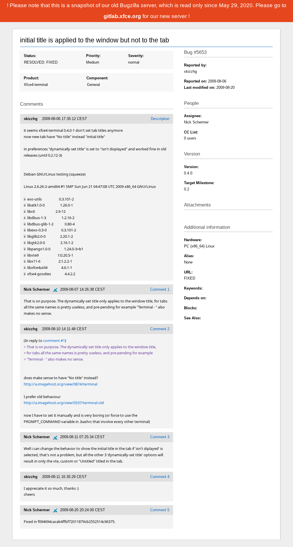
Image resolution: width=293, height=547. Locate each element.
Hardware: (193, 240)
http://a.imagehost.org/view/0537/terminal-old (64, 402)
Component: (97, 78)
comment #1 (54, 340)
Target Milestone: (199, 183)
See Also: (192, 318)
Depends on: (195, 298)
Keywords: (193, 288)
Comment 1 (159, 289)
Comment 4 (159, 477)
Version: (191, 167)
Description (160, 119)
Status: (30, 56)
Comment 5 (159, 510)
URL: (188, 272)
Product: (31, 78)
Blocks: (190, 308)
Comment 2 (159, 329)
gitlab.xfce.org (123, 16)
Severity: (136, 56)
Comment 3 (159, 437)
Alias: (189, 256)
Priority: (93, 56)
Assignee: (192, 116)
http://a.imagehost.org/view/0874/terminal (60, 384)
